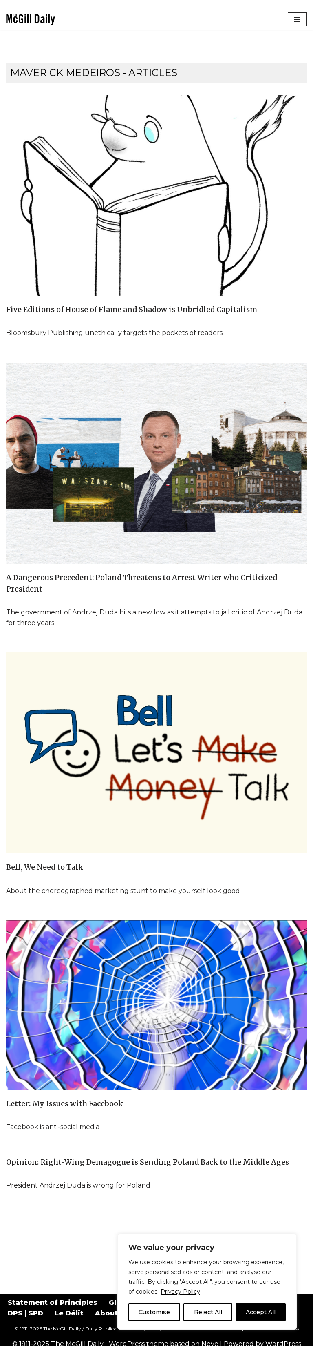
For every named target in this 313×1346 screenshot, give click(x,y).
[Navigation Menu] (297, 19)
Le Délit (69, 1313)
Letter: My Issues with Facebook (64, 1103)
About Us (112, 1313)
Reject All (208, 1312)
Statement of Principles (52, 1302)
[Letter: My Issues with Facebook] (156, 1004)
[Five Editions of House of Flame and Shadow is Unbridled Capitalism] (156, 195)
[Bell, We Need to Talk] (156, 752)
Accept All (261, 1312)
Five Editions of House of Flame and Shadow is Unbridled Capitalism (131, 309)
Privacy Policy (180, 1291)
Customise (154, 1312)
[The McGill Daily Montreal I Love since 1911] (30, 19)
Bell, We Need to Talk (44, 867)
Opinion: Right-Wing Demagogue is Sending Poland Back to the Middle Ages (147, 1162)
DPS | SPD (25, 1313)
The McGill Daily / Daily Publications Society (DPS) (102, 1329)
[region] (207, 1282)
